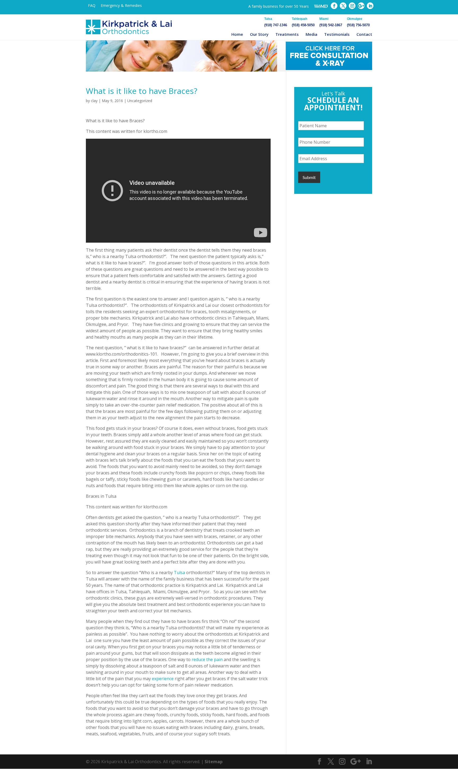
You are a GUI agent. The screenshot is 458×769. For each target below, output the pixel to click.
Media (311, 34)
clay (94, 100)
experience (163, 678)
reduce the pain (207, 659)
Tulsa (179, 572)
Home (237, 34)
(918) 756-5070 (358, 22)
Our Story (259, 34)
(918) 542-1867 (330, 22)
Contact (364, 34)
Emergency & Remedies (121, 5)
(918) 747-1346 (275, 22)
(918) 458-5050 (303, 22)
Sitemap (214, 761)
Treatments (287, 34)
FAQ (91, 5)
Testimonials (337, 34)
